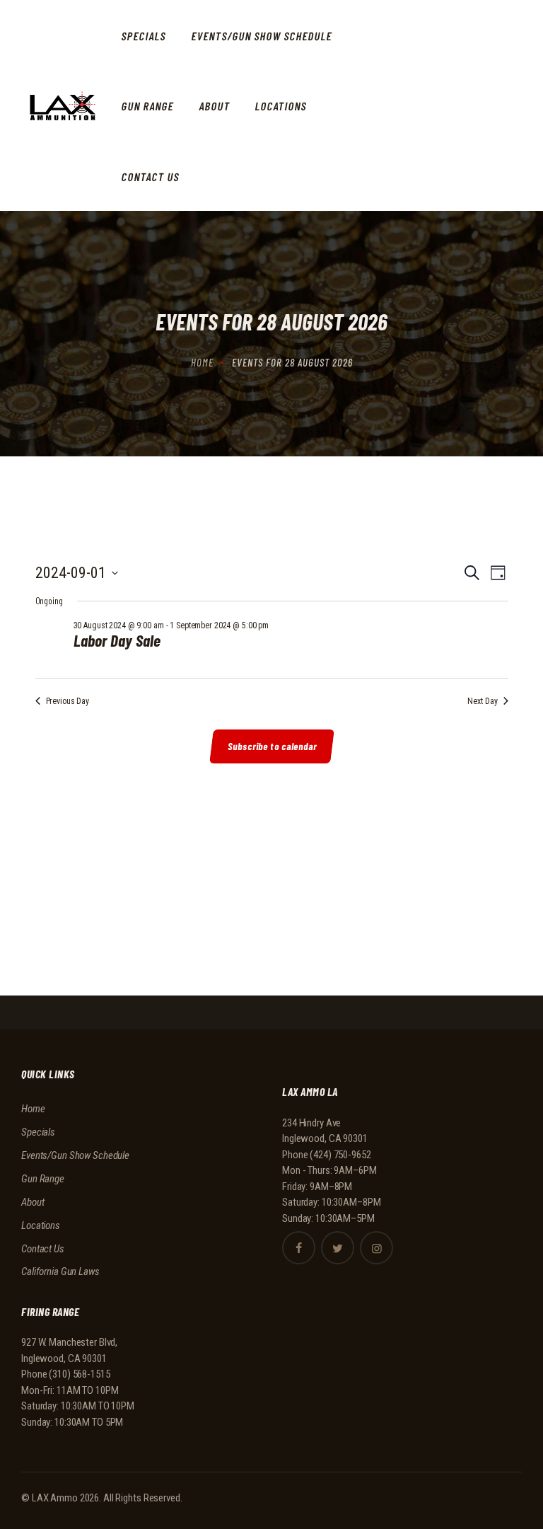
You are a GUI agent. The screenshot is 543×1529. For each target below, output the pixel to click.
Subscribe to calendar (272, 746)
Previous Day (68, 701)
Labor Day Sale (117, 641)
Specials (38, 1132)
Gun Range (42, 1178)
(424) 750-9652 (340, 1154)
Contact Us (42, 1248)
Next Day (482, 701)
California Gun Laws (60, 1271)
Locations (40, 1225)
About (32, 1202)
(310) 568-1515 (79, 1374)
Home (202, 362)
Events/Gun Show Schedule (75, 1155)
